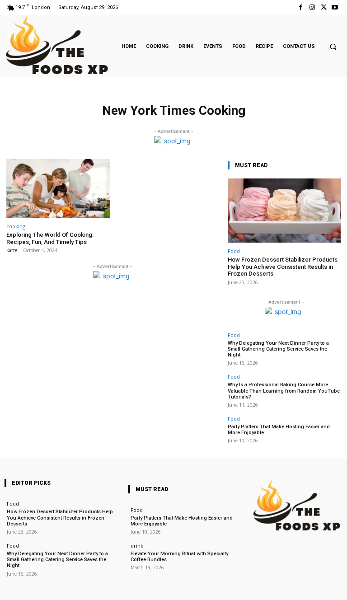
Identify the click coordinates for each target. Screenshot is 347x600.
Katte (11, 250)
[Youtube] (335, 7)
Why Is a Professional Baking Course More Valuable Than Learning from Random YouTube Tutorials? (284, 390)
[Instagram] (312, 7)
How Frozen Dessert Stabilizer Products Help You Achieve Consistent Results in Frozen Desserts (283, 266)
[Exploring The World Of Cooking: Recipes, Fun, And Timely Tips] (58, 188)
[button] (333, 46)
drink (137, 545)
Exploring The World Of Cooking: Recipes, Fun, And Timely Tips (50, 238)
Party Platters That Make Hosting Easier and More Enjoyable (182, 521)
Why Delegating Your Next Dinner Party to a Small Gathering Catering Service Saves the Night (278, 349)
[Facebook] (300, 7)
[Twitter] (323, 7)
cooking (15, 226)
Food (234, 250)
